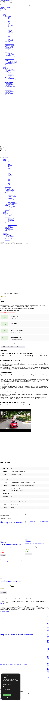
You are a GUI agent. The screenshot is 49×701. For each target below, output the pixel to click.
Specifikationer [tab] (11, 346)
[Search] (1, 149)
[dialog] (10, 687)
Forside (1, 155)
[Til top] (0, 698)
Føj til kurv (28, 554)
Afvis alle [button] (15, 695)
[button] (11, 697)
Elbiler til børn (13, 155)
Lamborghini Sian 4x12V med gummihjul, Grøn (10, 581)
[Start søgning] (13, 242)
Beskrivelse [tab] (4, 346)
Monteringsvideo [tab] (20, 346)
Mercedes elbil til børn (29, 343)
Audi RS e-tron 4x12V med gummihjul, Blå (34, 543)
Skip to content (3, 0)
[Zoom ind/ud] (0, 699)
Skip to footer (9, 0)
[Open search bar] (0, 146)
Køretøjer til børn (6, 155)
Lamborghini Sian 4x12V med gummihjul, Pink (10, 544)
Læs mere (3, 555)
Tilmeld (14, 601)
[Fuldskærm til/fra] (1, 699)
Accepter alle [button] (7, 695)
